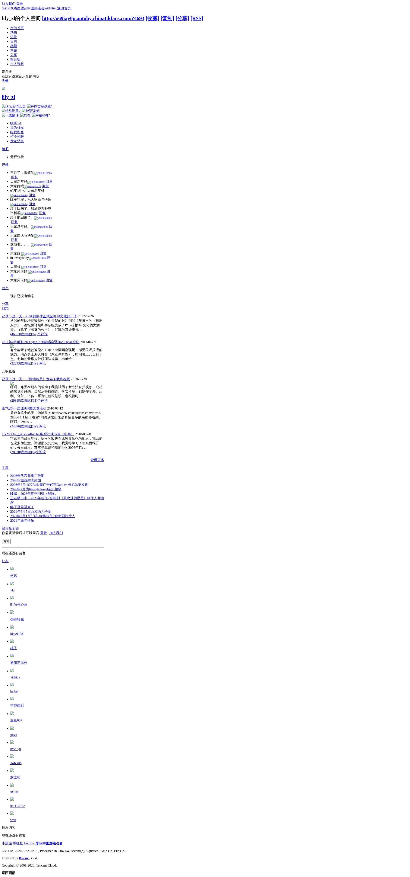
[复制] (167, 18)
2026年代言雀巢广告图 (27, 476)
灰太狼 (15, 777)
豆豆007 (16, 720)
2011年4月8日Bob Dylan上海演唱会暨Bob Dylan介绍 (40, 342)
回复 (14, 177)
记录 (13, 37)
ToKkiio (16, 763)
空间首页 (17, 28)
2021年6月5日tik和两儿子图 (30, 511)
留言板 (15, 59)
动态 (13, 32)
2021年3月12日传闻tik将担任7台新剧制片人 (42, 516)
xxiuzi (14, 792)
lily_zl (8, 97)
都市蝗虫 (17, 619)
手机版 (18, 843)
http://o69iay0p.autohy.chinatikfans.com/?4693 (93, 18)
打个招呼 (17, 136)
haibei (14, 691)
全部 (15, 528)
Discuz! (24, 858)
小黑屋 (7, 843)
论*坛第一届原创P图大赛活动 (24, 408)
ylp (12, 590)
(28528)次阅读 (20, 452)
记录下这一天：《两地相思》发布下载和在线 (36, 379)
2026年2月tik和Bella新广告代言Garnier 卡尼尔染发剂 (49, 484)
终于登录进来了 (22, 507)
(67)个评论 (40, 334)
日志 (13, 41)
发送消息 (17, 141)
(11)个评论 (40, 400)
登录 (19, 4)
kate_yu (15, 749)
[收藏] (152, 18)
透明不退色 (18, 663)
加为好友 (17, 127)
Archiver (29, 843)
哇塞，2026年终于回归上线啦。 (34, 493)
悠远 (13, 576)
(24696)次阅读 (20, 426)
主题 (13, 50)
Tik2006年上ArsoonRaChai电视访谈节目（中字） (38, 434)
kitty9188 (16, 634)
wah (13, 820)
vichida (15, 677)
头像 (5, 81)
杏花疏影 (17, 705)
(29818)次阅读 (20, 400)
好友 (5, 561)
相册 (13, 46)
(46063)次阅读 (20, 334)
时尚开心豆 (18, 604)
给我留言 (17, 132)
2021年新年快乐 (22, 520)
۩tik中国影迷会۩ (49, 843)
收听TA (16, 123)
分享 (13, 55)
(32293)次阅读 (20, 363)
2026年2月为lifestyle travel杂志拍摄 (36, 489)
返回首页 (64, 8)
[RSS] (196, 18)
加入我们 (8, 4)
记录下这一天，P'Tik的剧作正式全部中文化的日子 (39, 316)
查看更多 (97, 460)
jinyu (13, 735)
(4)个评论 (39, 363)
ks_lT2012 (17, 806)
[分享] (182, 18)
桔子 (13, 648)
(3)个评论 (39, 426)
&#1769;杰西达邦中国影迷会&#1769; (29, 8)
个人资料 (17, 64)
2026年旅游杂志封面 (25, 480)
